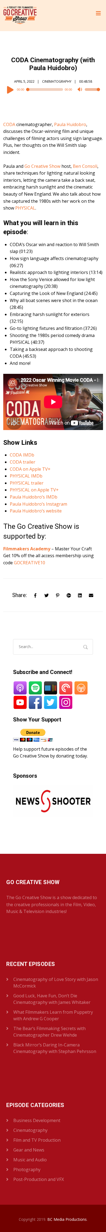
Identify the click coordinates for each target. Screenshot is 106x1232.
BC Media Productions (67, 1219)
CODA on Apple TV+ (30, 469)
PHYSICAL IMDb (26, 476)
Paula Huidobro (70, 124)
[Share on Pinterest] (57, 595)
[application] (53, 89)
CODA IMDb (22, 455)
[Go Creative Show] (20, 15)
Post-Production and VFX (38, 1179)
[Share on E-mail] (91, 595)
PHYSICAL (25, 208)
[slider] (92, 93)
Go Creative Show (42, 166)
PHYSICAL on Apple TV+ (34, 490)
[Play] (10, 89)
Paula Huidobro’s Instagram (38, 504)
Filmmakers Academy (26, 549)
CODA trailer (22, 462)
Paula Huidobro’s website (36, 511)
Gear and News (28, 1150)
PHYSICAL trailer (26, 483)
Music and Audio (30, 1160)
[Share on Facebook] (35, 595)
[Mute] (80, 90)
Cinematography (56, 81)
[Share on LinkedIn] (80, 595)
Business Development (36, 1120)
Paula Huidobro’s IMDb (33, 497)
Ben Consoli (85, 166)
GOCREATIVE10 (29, 563)
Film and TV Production (37, 1140)
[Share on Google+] (68, 595)
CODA (9, 124)
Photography (26, 1170)
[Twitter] (46, 595)
